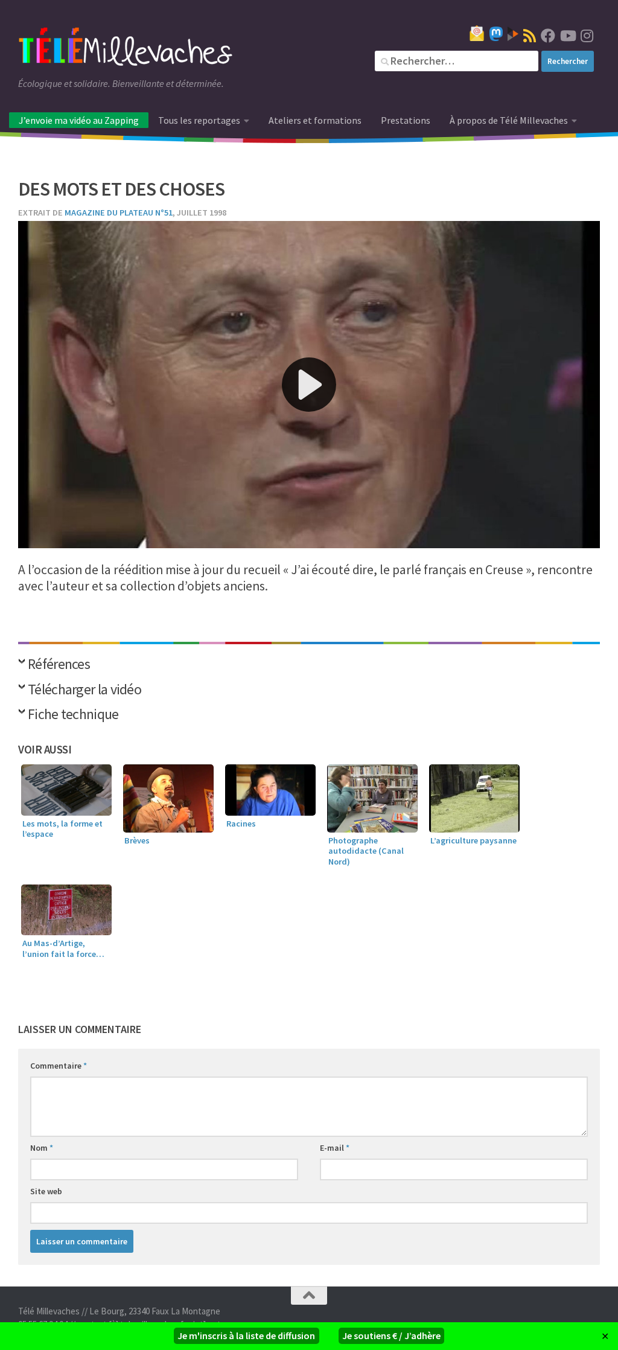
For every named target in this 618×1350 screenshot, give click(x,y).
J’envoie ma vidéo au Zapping (79, 120)
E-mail (334, 1147)
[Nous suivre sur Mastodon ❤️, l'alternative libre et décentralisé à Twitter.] (496, 34)
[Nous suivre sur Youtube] (567, 35)
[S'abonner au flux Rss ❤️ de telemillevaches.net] (529, 35)
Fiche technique (73, 715)
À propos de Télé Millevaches (509, 120)
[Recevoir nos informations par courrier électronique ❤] (477, 33)
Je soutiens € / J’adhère (391, 1335)
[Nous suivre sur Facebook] (548, 35)
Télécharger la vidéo (84, 690)
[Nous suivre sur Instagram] (586, 35)
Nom (41, 1147)
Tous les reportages (199, 120)
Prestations (405, 120)
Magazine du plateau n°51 (119, 212)
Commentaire (58, 1065)
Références (59, 665)
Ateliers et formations (315, 120)
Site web (46, 1191)
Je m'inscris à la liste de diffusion (246, 1335)
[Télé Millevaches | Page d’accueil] (125, 48)
